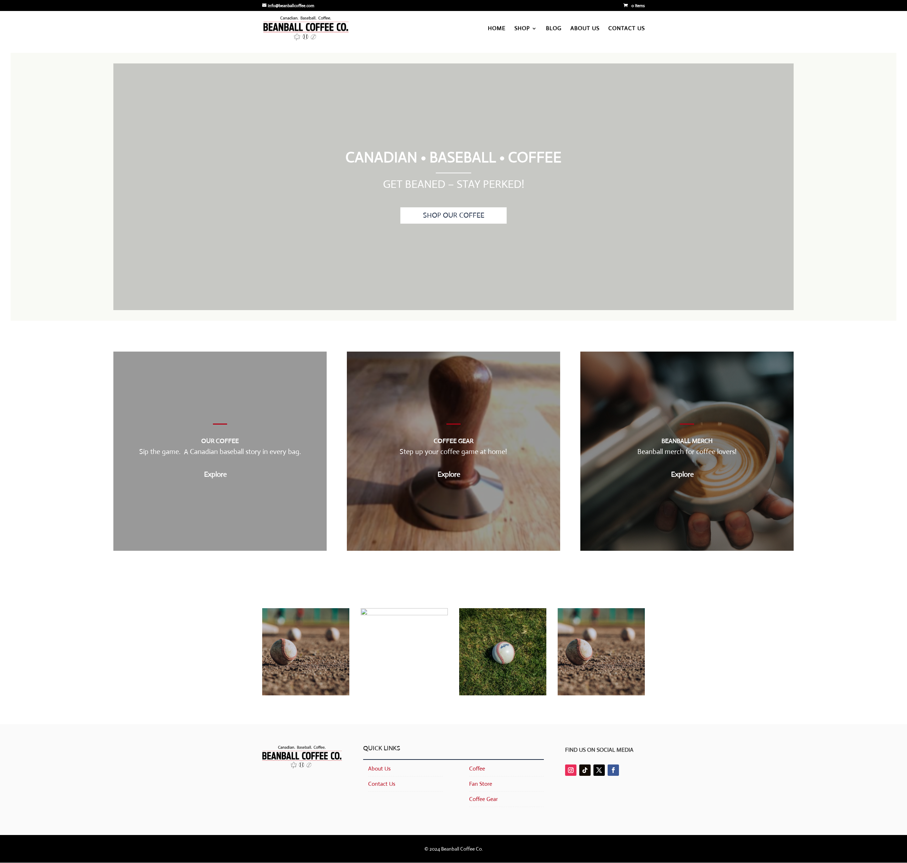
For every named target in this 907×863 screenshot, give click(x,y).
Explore (215, 474)
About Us (584, 29)
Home (497, 29)
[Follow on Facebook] (613, 770)
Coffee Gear (483, 799)
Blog (554, 29)
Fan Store (480, 784)
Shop (522, 29)
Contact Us (626, 29)
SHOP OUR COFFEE (453, 215)
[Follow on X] (599, 770)
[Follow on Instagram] (570, 770)
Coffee (477, 768)
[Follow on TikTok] (585, 770)
